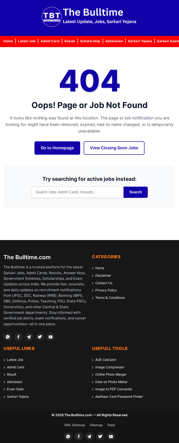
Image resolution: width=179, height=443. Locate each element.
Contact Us (103, 283)
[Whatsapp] (7, 337)
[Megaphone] (29, 337)
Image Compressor (109, 367)
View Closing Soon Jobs (114, 147)
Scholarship (90, 41)
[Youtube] (50, 337)
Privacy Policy (106, 290)
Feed (111, 425)
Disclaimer (103, 275)
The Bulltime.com (27, 257)
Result (70, 41)
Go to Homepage (57, 147)
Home (8, 41)
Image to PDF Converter (113, 389)
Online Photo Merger (111, 374)
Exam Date (15, 389)
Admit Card (50, 41)
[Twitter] (40, 337)
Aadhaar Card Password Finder (119, 396)
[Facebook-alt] (18, 337)
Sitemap (96, 425)
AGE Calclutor (105, 360)
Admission (114, 41)
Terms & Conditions (110, 298)
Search (135, 192)
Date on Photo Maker (111, 382)
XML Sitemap (74, 425)
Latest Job (26, 41)
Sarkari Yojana (140, 41)
